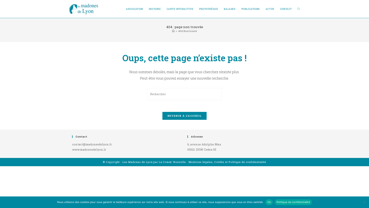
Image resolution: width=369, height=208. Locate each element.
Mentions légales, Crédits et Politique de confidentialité (227, 162)
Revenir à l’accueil (184, 115)
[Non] (364, 202)
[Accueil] (173, 31)
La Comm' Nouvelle (172, 162)
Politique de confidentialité (293, 202)
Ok (269, 202)
